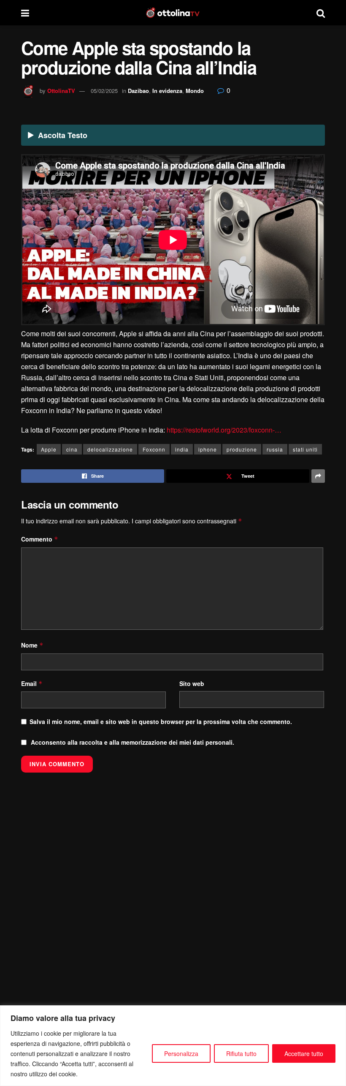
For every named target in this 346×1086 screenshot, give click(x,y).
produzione (242, 449)
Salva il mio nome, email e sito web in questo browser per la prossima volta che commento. (161, 721)
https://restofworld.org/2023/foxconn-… (224, 430)
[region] (173, 1045)
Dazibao (138, 91)
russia (275, 449)
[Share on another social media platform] (318, 476)
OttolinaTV (61, 91)
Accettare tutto (303, 1053)
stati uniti (305, 449)
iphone (207, 449)
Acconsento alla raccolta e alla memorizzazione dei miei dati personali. (132, 742)
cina (72, 449)
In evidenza (167, 91)
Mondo (195, 91)
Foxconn (154, 449)
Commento (39, 539)
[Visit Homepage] (173, 12)
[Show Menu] (25, 12)
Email (32, 683)
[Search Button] (320, 12)
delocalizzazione (110, 449)
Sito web (191, 683)
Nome (32, 645)
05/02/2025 (104, 91)
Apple (49, 449)
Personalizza (181, 1053)
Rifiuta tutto (241, 1053)
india (182, 449)
